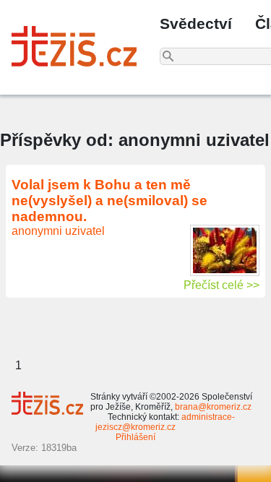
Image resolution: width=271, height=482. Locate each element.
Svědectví (196, 23)
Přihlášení (135, 437)
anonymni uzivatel (58, 231)
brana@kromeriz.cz (213, 407)
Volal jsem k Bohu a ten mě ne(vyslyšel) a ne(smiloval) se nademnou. (109, 200)
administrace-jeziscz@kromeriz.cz (165, 422)
